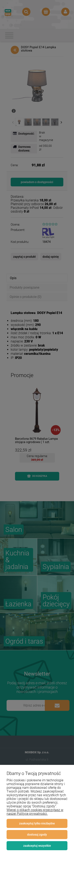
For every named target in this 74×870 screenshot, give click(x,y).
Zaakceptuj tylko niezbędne (37, 823)
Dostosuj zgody (37, 834)
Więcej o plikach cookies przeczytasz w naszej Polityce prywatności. (35, 812)
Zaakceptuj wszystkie (37, 845)
